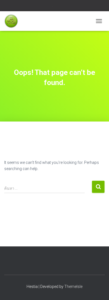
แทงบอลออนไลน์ (61, 6)
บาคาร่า (42, 6)
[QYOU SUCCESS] (13, 21)
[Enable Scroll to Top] (98, 289)
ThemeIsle (73, 286)
